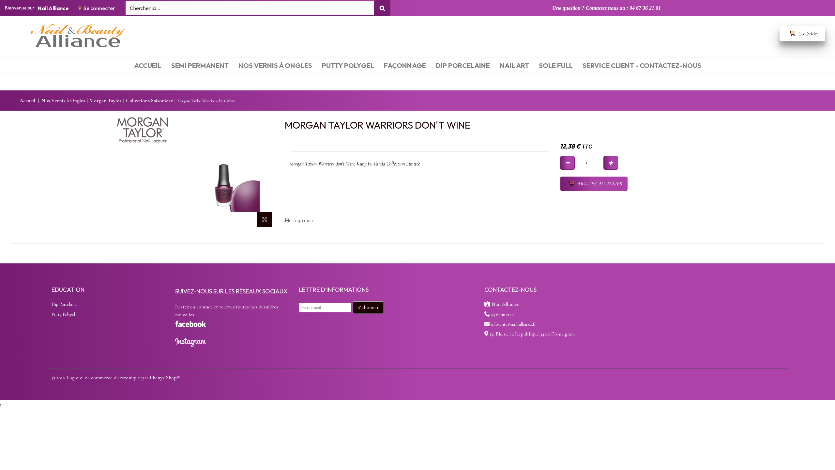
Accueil (27, 100)
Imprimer (303, 220)
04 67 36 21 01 (502, 314)
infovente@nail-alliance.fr (513, 324)
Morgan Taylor (105, 100)
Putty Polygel (63, 314)
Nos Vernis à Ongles (63, 100)
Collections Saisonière (149, 100)
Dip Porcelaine (65, 304)
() (808, 33)
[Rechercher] (382, 8)
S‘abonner (368, 307)
